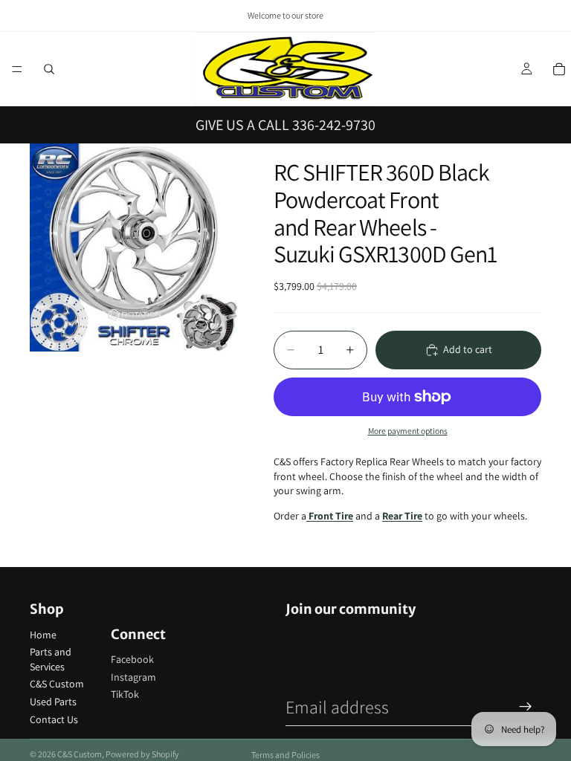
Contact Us (54, 719)
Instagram (133, 677)
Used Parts (53, 701)
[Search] (49, 69)
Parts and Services (50, 659)
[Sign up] (525, 706)
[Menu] (17, 69)
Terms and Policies (285, 754)
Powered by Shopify (142, 754)
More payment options (408, 430)
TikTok (125, 694)
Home (43, 634)
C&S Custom (57, 683)
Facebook (132, 659)
